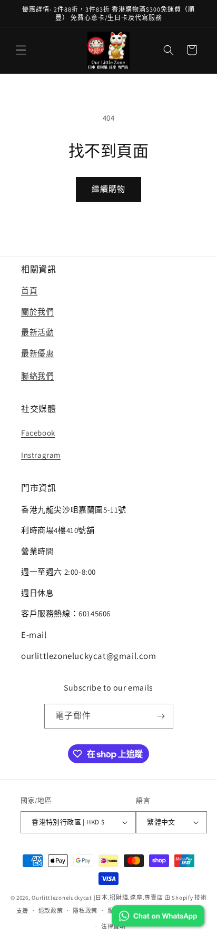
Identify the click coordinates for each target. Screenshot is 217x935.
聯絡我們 (37, 376)
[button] (21, 50)
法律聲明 (113, 926)
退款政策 (50, 910)
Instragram (41, 455)
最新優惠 (37, 353)
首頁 (29, 291)
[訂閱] (161, 716)
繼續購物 (108, 189)
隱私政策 (85, 910)
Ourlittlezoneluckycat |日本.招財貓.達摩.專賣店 (97, 897)
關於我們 (37, 312)
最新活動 (37, 332)
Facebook (38, 433)
